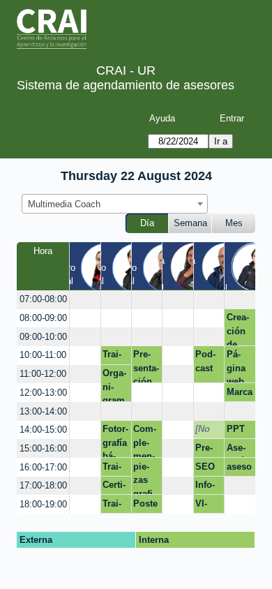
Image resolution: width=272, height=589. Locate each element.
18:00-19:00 (43, 504)
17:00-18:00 (43, 485)
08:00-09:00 (43, 318)
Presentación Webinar (208, 450)
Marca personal (239, 394)
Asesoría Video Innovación (239, 450)
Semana (190, 223)
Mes (234, 223)
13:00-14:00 (43, 411)
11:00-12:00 (43, 373)
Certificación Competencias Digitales (116, 487)
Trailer (112, 356)
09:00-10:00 (43, 336)
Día (147, 223)
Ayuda (162, 118)
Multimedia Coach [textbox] (64, 204)
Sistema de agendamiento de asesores (125, 85)
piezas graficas (144, 478)
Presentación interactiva (146, 366)
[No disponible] (206, 431)
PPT (236, 429)
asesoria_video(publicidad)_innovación (240, 469)
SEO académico (206, 469)
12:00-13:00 (43, 392)
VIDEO (205, 506)
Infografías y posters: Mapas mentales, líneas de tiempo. (208, 487)
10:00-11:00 (43, 355)
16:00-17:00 (43, 467)
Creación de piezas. (238, 329)
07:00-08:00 (43, 299)
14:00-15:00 (43, 429)
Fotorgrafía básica (115, 441)
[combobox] (115, 204)
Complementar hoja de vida (144, 441)
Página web (236, 366)
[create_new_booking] (85, 299)
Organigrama (114, 385)
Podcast (205, 361)
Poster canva (145, 506)
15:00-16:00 (43, 448)
